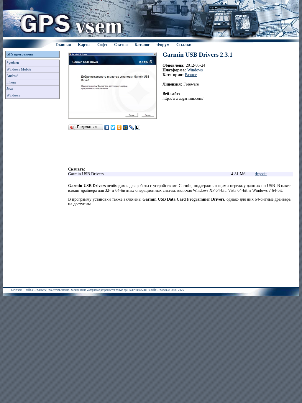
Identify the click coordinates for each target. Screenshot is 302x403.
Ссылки (183, 44)
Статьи (121, 44)
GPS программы (19, 54)
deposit (261, 174)
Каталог (142, 44)
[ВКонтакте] (107, 127)
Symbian (12, 63)
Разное (191, 75)
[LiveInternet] (138, 127)
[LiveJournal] (132, 127)
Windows (13, 95)
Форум (163, 44)
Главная (63, 44)
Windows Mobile (18, 69)
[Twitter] (113, 127)
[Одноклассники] (119, 127)
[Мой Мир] (125, 127)
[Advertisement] (32, 194)
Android (12, 76)
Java (9, 89)
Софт (102, 44)
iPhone (11, 82)
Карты (84, 44)
